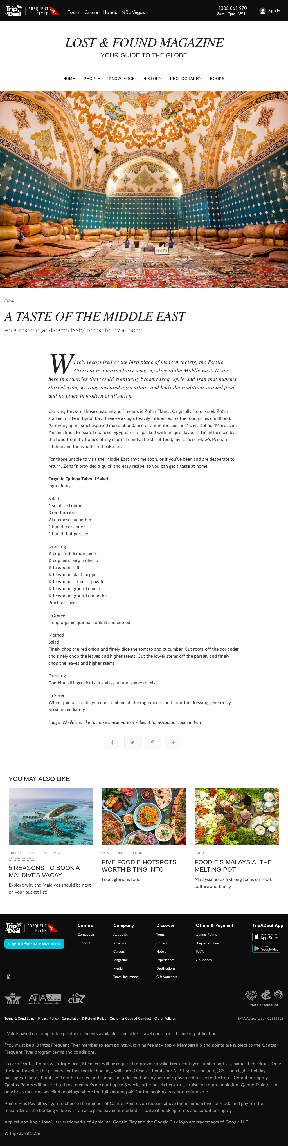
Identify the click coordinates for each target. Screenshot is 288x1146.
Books (217, 79)
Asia (105, 853)
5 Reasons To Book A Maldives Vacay (44, 871)
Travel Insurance (125, 977)
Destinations (165, 968)
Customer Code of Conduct (130, 1018)
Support (84, 943)
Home (69, 79)
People (92, 79)
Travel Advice (21, 858)
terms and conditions (74, 1052)
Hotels (161, 951)
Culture (16, 853)
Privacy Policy (48, 1018)
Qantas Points (206, 934)
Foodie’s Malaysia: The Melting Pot (233, 866)
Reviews (119, 943)
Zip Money (204, 960)
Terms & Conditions (19, 1018)
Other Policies (165, 1018)
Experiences (165, 960)
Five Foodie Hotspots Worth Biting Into (139, 866)
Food (9, 299)
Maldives (52, 853)
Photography (186, 79)
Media (118, 968)
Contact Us (86, 934)
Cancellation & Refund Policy (84, 1018)
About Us (120, 934)
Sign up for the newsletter (34, 943)
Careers (119, 951)
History (152, 79)
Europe (121, 853)
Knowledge (122, 79)
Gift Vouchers (166, 977)
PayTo (200, 951)
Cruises (161, 943)
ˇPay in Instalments (210, 943)
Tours (160, 934)
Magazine (120, 960)
